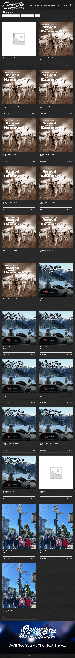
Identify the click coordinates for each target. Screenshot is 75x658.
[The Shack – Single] (19, 585)
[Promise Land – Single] (19, 135)
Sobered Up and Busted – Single (12, 298)
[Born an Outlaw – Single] (19, 183)
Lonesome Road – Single (10, 57)
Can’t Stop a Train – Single (47, 202)
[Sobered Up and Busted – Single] (19, 280)
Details (33, 65)
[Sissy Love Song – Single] (19, 231)
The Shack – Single (8, 610)
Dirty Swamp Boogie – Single (11, 106)
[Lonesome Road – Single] (19, 39)
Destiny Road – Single (46, 250)
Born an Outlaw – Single (10, 202)
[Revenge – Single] (56, 328)
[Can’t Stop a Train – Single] (56, 183)
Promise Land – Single (9, 154)
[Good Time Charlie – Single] (19, 424)
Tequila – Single (44, 395)
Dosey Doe (43, 298)
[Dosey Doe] (56, 280)
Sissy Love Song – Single (10, 250)
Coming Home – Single (9, 491)
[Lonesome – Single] (56, 87)
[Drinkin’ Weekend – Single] (56, 135)
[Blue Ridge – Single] (19, 526)
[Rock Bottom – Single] (56, 472)
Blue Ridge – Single (8, 550)
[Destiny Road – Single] (56, 231)
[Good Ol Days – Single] (56, 526)
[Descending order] (18, 15)
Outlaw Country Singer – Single (49, 443)
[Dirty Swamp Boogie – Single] (19, 87)
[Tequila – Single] (56, 376)
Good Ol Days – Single (46, 550)
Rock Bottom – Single (46, 491)
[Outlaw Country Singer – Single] (56, 424)
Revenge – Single (45, 346)
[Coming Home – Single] (19, 472)
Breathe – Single (8, 346)
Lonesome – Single (45, 106)
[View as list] (39, 16)
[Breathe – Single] (19, 328)
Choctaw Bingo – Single (10, 395)
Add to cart (6, 65)
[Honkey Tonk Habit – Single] (56, 39)
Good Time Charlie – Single (11, 443)
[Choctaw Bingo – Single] (19, 376)
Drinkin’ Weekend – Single (47, 154)
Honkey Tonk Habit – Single (48, 57)
